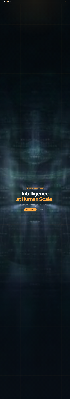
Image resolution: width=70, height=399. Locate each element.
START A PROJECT (29, 209)
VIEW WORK (41, 209)
